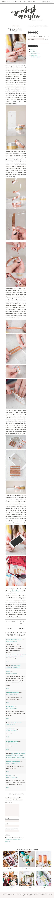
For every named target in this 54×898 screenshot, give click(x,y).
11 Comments (11, 621)
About (30, 26)
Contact (36, 26)
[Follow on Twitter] (31, 32)
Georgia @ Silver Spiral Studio (13, 639)
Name (7, 818)
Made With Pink (10, 706)
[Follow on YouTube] (37, 32)
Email (7, 824)
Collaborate (44, 26)
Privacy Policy (35, 57)
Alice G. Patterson (16, 591)
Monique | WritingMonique (13, 761)
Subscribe (33, 55)
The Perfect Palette (11, 729)
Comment (8, 803)
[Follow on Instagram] (33, 32)
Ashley (8, 671)
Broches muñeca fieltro (12, 741)
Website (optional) (11, 829)
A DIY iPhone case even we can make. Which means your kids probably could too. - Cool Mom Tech (15, 755)
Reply (7, 661)
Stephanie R (9, 775)
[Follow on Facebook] (29, 32)
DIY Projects (15, 26)
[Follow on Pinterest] (35, 32)
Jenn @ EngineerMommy (12, 692)
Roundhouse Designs (32, 894)
